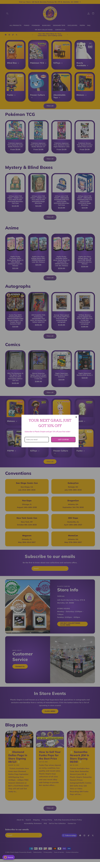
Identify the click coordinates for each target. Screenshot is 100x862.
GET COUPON (63, 439)
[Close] (76, 417)
